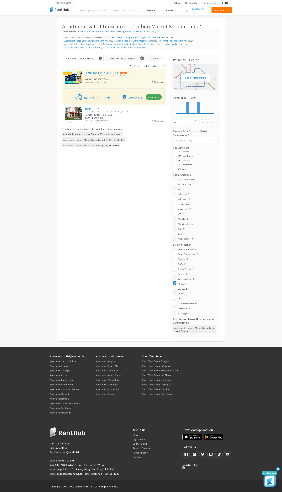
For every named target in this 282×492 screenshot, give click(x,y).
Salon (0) (182, 293)
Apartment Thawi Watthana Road (138, 31)
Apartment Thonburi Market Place (167, 43)
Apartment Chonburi (106, 393)
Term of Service (141, 448)
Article (177, 2)
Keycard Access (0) (187, 249)
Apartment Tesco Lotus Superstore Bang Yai (124, 43)
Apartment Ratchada (60, 412)
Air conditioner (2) (186, 184)
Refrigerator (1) (184, 198)
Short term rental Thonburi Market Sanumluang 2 (127, 58)
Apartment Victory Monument (65, 403)
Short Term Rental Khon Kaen (157, 393)
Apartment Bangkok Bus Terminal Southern (149, 37)
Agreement (139, 439)
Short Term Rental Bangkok (155, 361)
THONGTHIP (92, 108)
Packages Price (209, 2)
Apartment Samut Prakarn (109, 375)
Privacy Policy (140, 452)
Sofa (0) (181, 228)
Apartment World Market (118, 47)
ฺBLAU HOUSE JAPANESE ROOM (102, 72)
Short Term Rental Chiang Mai (157, 384)
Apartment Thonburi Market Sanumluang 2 (84, 58)
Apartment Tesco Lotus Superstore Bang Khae (87, 40)
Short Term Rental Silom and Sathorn (160, 370)
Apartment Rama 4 (59, 393)
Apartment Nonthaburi (107, 370)
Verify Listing (140, 443)
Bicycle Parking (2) (186, 268)
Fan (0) (181, 189)
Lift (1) (180, 298)
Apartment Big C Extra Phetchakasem (134, 40)
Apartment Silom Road (61, 384)
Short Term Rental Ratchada (156, 379)
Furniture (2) (183, 203)
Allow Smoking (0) (186, 223)
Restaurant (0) (184, 308)
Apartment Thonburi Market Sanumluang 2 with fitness (194, 329)
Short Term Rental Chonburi (156, 389)
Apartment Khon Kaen (107, 384)
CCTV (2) (182, 263)
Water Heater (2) (185, 208)
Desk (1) (181, 233)
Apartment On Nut (59, 375)
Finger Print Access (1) (188, 253)
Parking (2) (182, 273)
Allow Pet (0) (183, 218)
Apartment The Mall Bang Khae (174, 40)
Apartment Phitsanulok (107, 389)
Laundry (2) (183, 288)
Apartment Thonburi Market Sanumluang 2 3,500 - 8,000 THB (94, 139)
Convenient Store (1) (187, 303)
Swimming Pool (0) (186, 278)
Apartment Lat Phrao (60, 407)
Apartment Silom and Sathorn (64, 389)
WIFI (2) (181, 213)
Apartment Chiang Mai (107, 365)
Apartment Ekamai (59, 365)
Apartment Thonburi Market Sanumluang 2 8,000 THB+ (91, 145)
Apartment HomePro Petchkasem (80, 43)
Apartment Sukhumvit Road (63, 361)
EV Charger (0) (184, 313)
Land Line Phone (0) (187, 179)
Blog (135, 434)
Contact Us (191, 2)
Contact (137, 457)
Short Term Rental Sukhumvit (156, 365)
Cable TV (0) (183, 193)
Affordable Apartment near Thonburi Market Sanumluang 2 (92, 134)
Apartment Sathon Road (62, 379)
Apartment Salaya (113, 37)
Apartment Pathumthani (108, 379)
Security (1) (183, 258)
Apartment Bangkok (106, 361)
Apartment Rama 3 (59, 398)
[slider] (174, 113)
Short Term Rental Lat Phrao (156, 375)
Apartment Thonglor (60, 370)
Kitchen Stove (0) (186, 238)
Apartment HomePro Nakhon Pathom (82, 47)
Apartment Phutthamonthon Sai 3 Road (97, 31)
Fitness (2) (182, 283)
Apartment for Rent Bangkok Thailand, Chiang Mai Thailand (64, 9)
